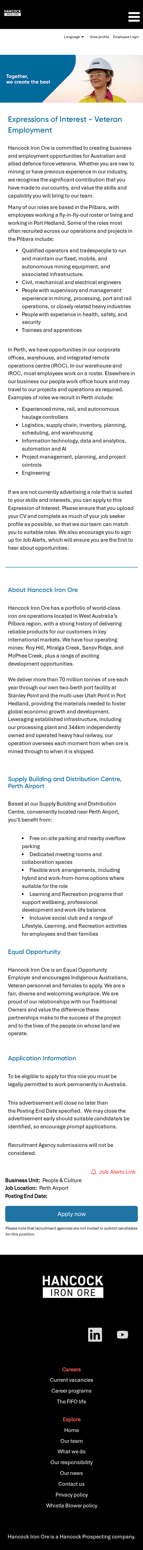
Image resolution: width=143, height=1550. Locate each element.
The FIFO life (71, 1402)
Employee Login (126, 37)
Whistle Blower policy (71, 1506)
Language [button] (72, 37)
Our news (71, 1473)
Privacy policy (72, 1495)
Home (71, 1430)
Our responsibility (71, 1462)
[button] (119, 17)
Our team (71, 1441)
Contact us (71, 1484)
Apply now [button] (72, 1214)
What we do (72, 1451)
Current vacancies (71, 1380)
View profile (99, 37)
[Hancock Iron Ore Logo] (12, 12)
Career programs (71, 1391)
